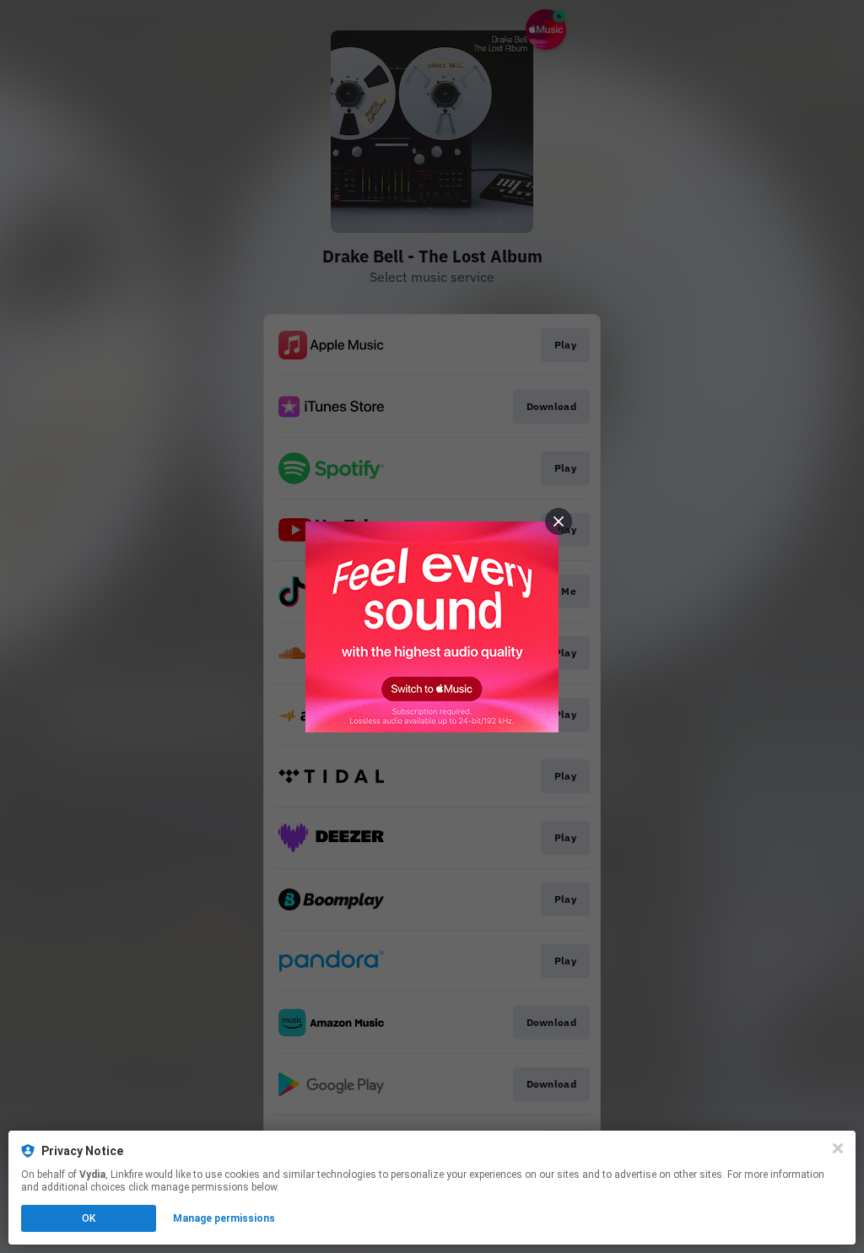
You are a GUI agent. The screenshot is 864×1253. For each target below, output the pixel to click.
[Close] (837, 1148)
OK (88, 1218)
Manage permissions (224, 1218)
